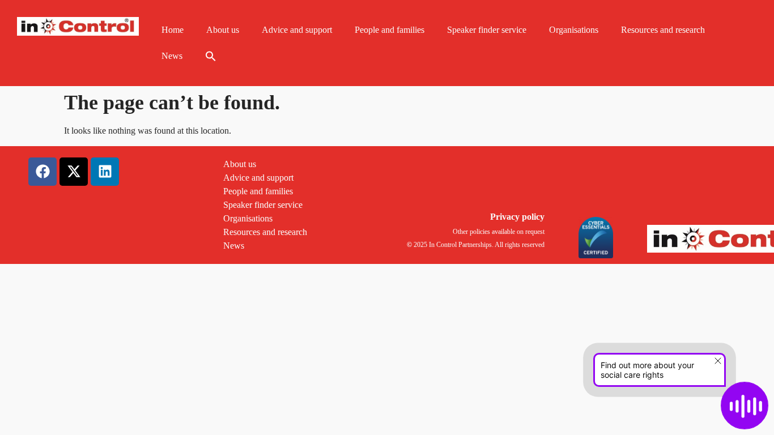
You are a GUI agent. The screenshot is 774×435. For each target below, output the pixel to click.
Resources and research (663, 30)
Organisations (573, 30)
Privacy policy (517, 216)
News (171, 56)
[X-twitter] (73, 171)
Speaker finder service (486, 30)
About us (222, 30)
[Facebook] (42, 171)
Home (172, 30)
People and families (389, 30)
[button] (211, 56)
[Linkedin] (105, 171)
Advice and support (297, 30)
